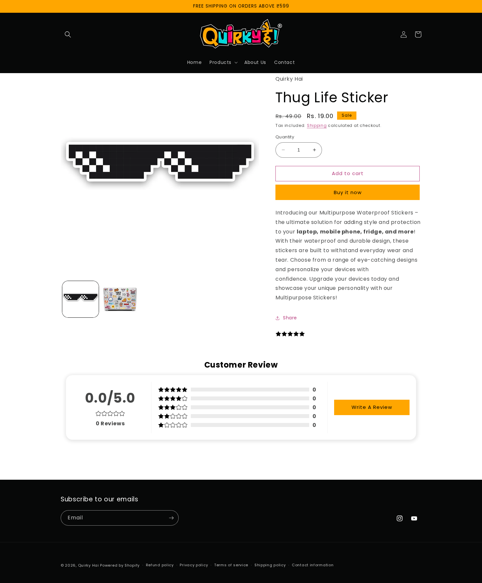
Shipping (317, 125)
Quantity (284, 137)
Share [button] (290, 317)
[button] (68, 34)
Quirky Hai (88, 565)
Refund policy (160, 565)
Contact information (312, 565)
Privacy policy (194, 565)
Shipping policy (270, 565)
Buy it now (348, 192)
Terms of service (231, 565)
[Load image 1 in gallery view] (80, 299)
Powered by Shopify (120, 565)
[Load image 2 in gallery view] (120, 299)
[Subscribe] (171, 518)
